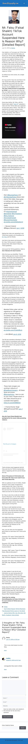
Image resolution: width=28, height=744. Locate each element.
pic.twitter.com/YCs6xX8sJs (13, 330)
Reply (5, 650)
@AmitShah (7, 213)
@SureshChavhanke (10, 220)
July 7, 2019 (20, 228)
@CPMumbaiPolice (10, 197)
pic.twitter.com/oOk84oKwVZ (13, 222)
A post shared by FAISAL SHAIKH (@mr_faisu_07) (14, 462)
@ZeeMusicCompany (11, 390)
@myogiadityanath (10, 218)
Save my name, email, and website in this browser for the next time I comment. (14, 710)
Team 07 (15, 104)
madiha (8, 658)
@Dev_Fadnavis (9, 216)
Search (23, 727)
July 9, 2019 (17, 334)
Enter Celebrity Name (8, 725)
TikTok (5, 606)
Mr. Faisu (4, 237)
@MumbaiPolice (12, 195)
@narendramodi (11, 211)
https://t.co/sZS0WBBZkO (12, 403)
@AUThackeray (17, 213)
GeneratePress (14, 742)
